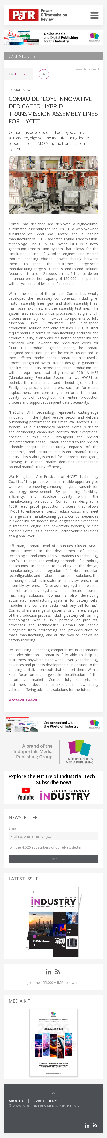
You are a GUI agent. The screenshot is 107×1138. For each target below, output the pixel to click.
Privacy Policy (43, 1100)
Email (13, 828)
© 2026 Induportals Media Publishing (44, 1105)
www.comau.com (23, 699)
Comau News (21, 90)
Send (53, 858)
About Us (17, 1100)
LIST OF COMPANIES (26, 1110)
